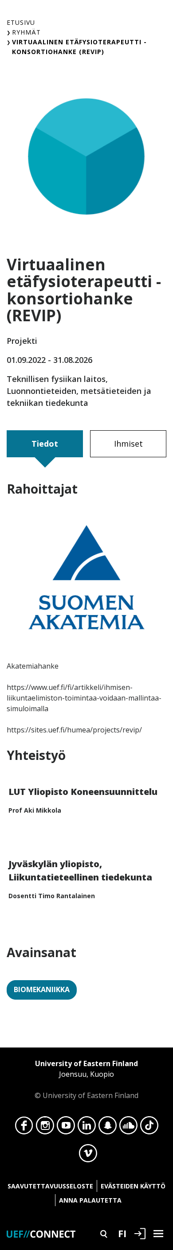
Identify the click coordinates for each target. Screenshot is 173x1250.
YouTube (66, 1127)
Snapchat (107, 1127)
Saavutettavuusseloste (50, 1186)
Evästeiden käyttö (133, 1186)
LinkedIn (87, 1127)
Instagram (45, 1127)
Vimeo (88, 1155)
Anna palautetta (90, 1200)
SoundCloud (128, 1127)
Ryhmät (26, 32)
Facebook (24, 1127)
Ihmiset (128, 443)
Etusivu (21, 22)
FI (122, 1233)
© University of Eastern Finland (86, 1079)
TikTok (149, 1127)
